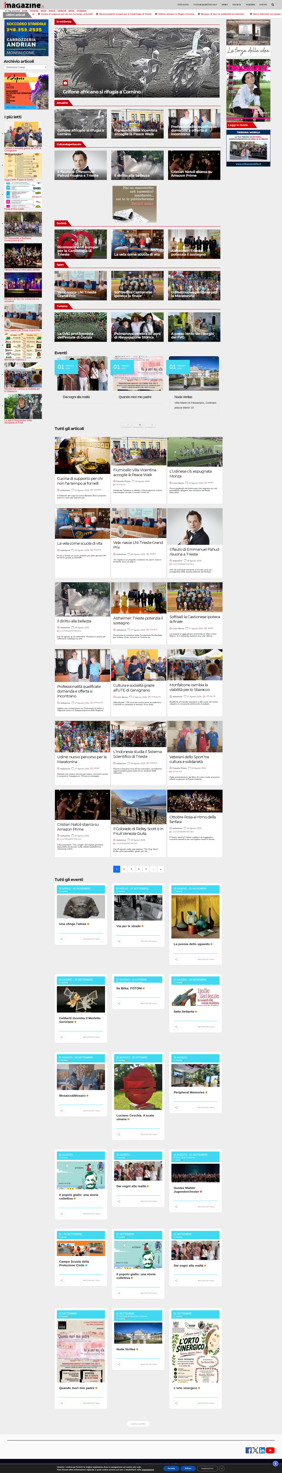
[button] (273, 5)
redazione (65, 490)
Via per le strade (128, 926)
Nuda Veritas (125, 1349)
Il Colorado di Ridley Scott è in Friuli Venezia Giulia (138, 831)
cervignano (81, 11)
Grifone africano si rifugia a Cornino (80, 132)
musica (52, 11)
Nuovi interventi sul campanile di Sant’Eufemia (114, 92)
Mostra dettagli (91, 939)
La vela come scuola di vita (137, 254)
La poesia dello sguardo (192, 944)
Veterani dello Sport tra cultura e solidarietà (189, 759)
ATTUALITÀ (183, 5)
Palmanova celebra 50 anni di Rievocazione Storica (137, 335)
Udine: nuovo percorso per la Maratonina (194, 294)
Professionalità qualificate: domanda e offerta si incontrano (194, 130)
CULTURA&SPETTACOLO (205, 5)
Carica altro (138, 1424)
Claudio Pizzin (123, 481)
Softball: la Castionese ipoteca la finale (133, 294)
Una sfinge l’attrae (72, 924)
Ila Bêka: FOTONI (129, 988)
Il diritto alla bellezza (131, 175)
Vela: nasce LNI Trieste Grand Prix (76, 294)
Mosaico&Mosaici (72, 1095)
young (63, 1237)
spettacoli (62, 11)
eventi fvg (34, 11)
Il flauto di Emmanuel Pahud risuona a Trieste (77, 174)
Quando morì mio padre (76, 1388)
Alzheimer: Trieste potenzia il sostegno (188, 253)
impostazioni (148, 1469)
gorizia (71, 11)
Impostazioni (207, 1468)
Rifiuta (188, 1468)
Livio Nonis (178, 483)
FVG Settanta (128, 397)
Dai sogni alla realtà (131, 1186)
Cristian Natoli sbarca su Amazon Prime (191, 174)
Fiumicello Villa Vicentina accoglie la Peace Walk (135, 132)
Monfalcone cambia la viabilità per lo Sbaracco (189, 687)
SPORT (225, 5)
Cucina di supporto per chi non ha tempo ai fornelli (80, 481)
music (178, 1160)
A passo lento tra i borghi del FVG (192, 335)
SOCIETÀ (237, 5)
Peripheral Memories (189, 1092)
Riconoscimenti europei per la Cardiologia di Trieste (77, 251)
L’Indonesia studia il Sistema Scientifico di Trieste (137, 754)
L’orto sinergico (73, 397)
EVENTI (263, 5)
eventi (24, 11)
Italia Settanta (184, 1011)
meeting (64, 891)
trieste (43, 11)
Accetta (171, 1468)
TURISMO (250, 5)
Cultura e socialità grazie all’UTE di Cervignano (133, 688)
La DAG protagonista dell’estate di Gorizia (75, 335)
